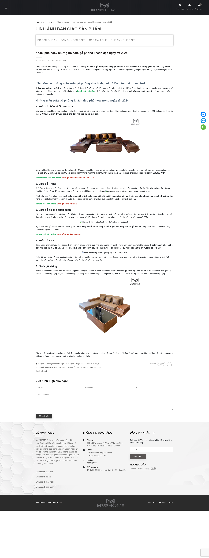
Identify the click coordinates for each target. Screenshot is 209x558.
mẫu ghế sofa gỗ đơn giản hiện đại (75, 367)
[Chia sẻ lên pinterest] (167, 364)
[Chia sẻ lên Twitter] (163, 364)
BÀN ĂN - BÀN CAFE (73, 40)
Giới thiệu (161, 502)
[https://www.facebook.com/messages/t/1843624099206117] (203, 114)
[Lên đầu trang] (204, 545)
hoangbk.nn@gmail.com (96, 455)
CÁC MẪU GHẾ (98, 40)
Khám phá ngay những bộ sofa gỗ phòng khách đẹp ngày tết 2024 (81, 53)
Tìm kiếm (152, 502)
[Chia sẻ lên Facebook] (159, 364)
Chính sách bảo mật (44, 472)
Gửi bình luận (44, 416)
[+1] (171, 364)
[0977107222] (203, 127)
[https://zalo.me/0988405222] (203, 120)
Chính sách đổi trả (43, 477)
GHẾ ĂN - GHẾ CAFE (123, 40)
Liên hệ (170, 502)
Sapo (60, 502)
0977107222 (92, 463)
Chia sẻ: (153, 364)
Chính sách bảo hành (45, 487)
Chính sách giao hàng (45, 482)
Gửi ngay (138, 456)
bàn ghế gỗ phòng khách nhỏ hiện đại (52, 364)
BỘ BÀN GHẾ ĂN (47, 40)
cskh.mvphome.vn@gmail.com (99, 453)
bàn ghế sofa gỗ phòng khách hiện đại (82, 364)
